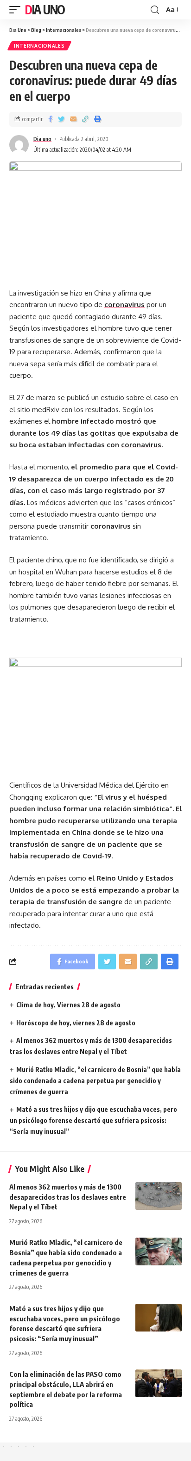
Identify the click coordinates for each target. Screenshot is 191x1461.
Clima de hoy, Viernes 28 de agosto (68, 1005)
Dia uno (42, 139)
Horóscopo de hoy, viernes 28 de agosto (75, 1023)
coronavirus (141, 444)
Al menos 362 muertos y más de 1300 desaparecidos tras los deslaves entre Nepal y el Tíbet (67, 1197)
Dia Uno (45, 9)
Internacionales (39, 46)
